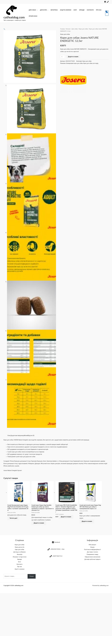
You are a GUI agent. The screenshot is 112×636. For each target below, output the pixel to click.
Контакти (90, 10)
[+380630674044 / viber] (107, 2)
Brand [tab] (26, 435)
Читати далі (13, 518)
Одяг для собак (19, 549)
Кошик (92, 547)
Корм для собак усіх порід (90, 63)
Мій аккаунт (92, 544)
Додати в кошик (73, 56)
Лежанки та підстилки (19, 557)
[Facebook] (105, 2)
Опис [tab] (9, 435)
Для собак (32, 10)
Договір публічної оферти (92, 559)
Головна (62, 29)
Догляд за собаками (19, 552)
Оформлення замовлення (92, 557)
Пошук (31, 576)
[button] (4, 29)
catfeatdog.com (14, 17)
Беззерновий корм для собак (74, 63)
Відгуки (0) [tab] (31, 435)
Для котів (43, 10)
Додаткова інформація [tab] (17, 435)
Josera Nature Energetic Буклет (13, 470)
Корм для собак (83, 29)
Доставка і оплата (92, 552)
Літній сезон (33, 16)
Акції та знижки (65, 10)
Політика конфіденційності (92, 549)
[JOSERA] (73, 80)
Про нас (99, 10)
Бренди (81, 10)
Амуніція (19, 554)
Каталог (68, 29)
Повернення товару (92, 554)
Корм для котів (19, 547)
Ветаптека (54, 10)
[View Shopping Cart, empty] (106, 13)
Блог (75, 10)
